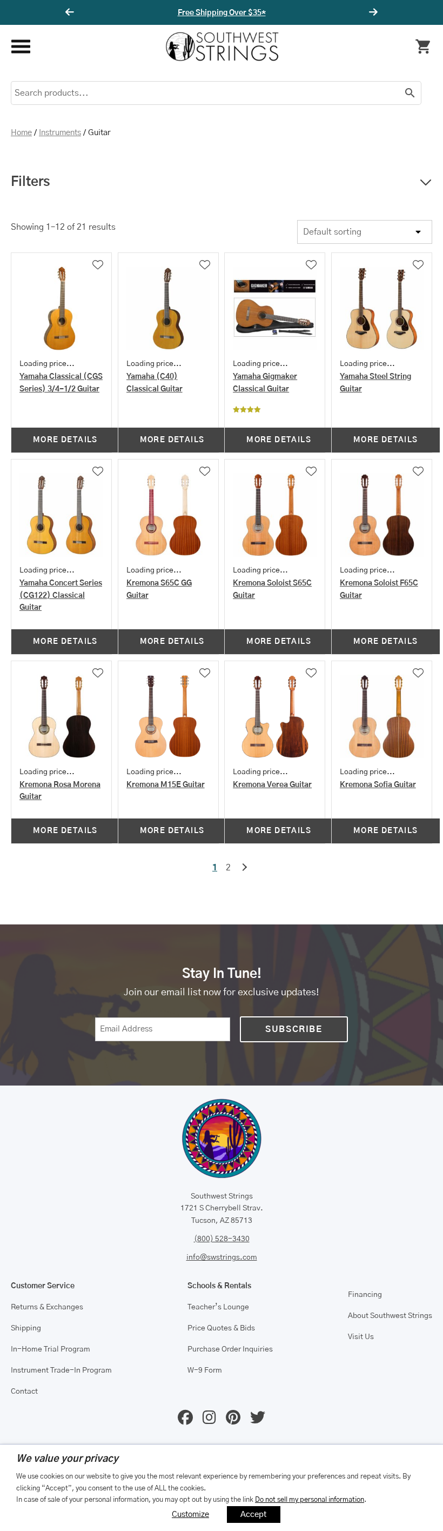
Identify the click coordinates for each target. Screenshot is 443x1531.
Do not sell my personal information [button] (309, 1499)
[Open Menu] (20, 46)
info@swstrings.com (221, 1257)
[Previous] (71, 12)
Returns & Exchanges (47, 1307)
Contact (24, 1391)
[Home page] (222, 46)
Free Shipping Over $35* (222, 13)
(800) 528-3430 (222, 1239)
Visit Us (361, 1337)
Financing (365, 1295)
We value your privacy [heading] (67, 1459)
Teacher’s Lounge (218, 1307)
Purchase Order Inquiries (230, 1349)
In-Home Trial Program (50, 1349)
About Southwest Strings (390, 1316)
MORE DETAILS (65, 440)
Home (21, 133)
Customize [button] (190, 1514)
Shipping (26, 1328)
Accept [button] (253, 1514)
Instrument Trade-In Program (61, 1370)
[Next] (371, 12)
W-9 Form (204, 1370)
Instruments (60, 133)
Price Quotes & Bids (221, 1328)
